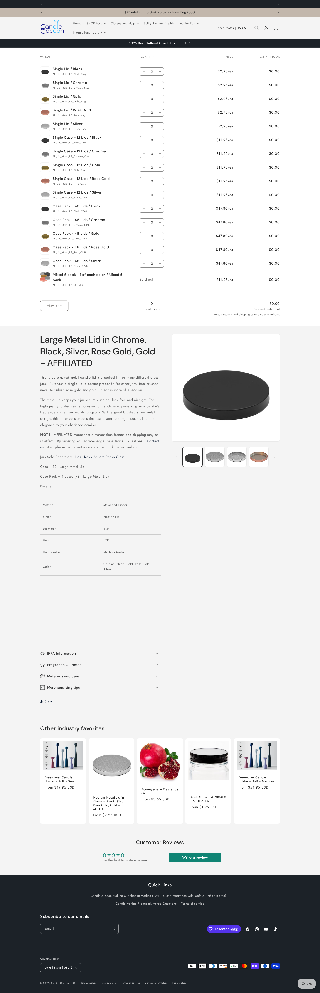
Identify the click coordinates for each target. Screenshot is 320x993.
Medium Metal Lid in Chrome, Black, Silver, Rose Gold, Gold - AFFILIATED (109, 803)
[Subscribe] (113, 929)
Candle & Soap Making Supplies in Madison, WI (125, 896)
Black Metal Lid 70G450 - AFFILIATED (208, 799)
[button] (96, 23)
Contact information (156, 983)
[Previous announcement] (42, 4)
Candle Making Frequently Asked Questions (146, 903)
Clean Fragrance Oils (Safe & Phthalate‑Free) (194, 896)
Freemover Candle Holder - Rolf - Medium (256, 779)
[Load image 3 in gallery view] (214, 457)
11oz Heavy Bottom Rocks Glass (99, 456)
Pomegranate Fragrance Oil (159, 791)
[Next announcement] (278, 4)
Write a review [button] (195, 857)
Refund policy (88, 983)
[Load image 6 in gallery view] (259, 457)
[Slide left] (177, 457)
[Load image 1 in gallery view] (192, 457)
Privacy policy (109, 983)
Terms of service (192, 903)
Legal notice (179, 983)
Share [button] (49, 701)
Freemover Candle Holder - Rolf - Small (60, 779)
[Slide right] (275, 457)
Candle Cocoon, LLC (63, 983)
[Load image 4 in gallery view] (237, 457)
